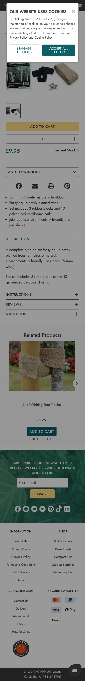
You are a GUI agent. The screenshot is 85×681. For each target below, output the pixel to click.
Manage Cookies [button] (24, 50)
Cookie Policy (43, 37)
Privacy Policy (19, 37)
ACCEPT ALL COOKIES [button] (58, 50)
